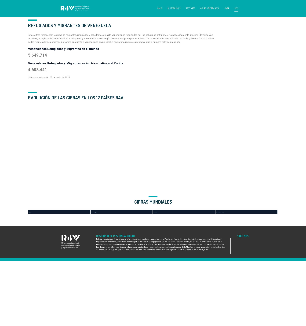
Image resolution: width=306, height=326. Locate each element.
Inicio (159, 8)
